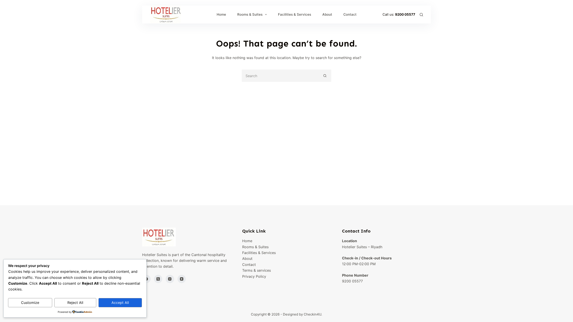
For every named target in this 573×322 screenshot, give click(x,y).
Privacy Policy (254, 276)
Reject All (75, 302)
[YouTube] (181, 279)
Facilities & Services (294, 14)
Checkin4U (312, 314)
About (327, 14)
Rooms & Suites (250, 14)
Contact (350, 14)
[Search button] (325, 76)
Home (221, 14)
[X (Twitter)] (158, 279)
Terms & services (256, 270)
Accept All (120, 302)
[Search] (421, 14)
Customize (30, 302)
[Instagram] (170, 279)
